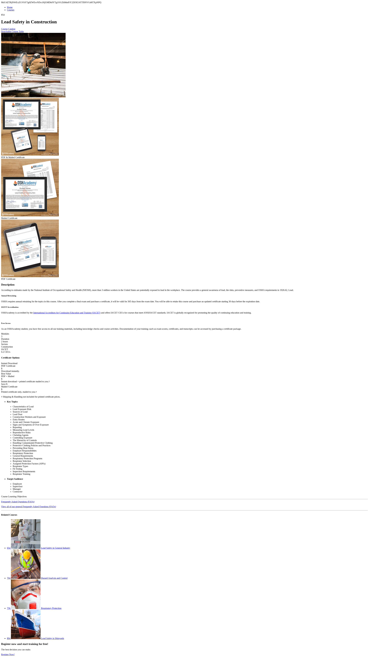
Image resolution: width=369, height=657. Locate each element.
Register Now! (8, 654)
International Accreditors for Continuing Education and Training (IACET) (66, 312)
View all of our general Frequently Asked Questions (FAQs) (28, 506)
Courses (10, 10)
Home (10, 7)
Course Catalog (8, 29)
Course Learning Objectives (14, 496)
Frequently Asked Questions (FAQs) (17, 501)
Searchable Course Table (12, 31)
